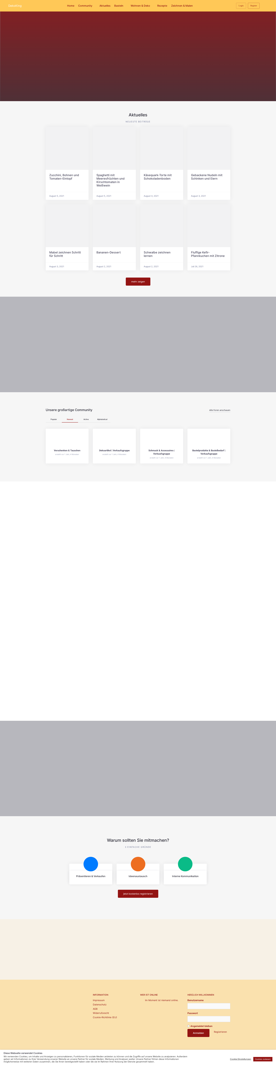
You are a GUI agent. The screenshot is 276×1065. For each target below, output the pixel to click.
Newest (70, 419)
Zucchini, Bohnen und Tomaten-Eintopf (64, 176)
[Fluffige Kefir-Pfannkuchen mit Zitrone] (208, 225)
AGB (95, 1008)
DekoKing (15, 5)
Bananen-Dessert (108, 252)
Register (253, 5)
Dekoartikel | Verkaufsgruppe (114, 450)
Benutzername (195, 1000)
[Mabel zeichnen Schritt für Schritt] (67, 225)
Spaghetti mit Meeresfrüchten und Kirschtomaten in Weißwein (110, 180)
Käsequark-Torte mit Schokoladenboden (158, 176)
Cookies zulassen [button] (263, 1059)
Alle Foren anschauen (219, 410)
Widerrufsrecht (101, 1013)
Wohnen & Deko (140, 5)
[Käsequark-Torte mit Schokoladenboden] (161, 148)
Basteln (118, 5)
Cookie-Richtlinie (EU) (105, 1017)
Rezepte (162, 5)
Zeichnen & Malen (182, 5)
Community (85, 5)
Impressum (99, 1000)
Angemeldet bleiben (201, 1026)
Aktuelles (104, 5)
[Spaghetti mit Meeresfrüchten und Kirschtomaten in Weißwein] (114, 148)
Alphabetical (102, 419)
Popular (54, 419)
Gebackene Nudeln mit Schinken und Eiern (206, 176)
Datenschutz (100, 1004)
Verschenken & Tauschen (67, 450)
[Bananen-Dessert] (114, 225)
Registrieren (220, 1031)
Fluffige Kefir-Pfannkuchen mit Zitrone (208, 254)
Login (241, 5)
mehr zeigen (138, 281)
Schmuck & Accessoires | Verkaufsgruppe (161, 452)
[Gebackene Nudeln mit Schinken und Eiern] (208, 148)
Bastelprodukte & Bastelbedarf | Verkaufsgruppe (208, 452)
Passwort (192, 1013)
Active (86, 419)
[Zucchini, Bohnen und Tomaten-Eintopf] (67, 148)
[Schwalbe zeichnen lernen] (161, 225)
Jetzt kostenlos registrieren (138, 893)
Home (70, 5)
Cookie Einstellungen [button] (240, 1059)
